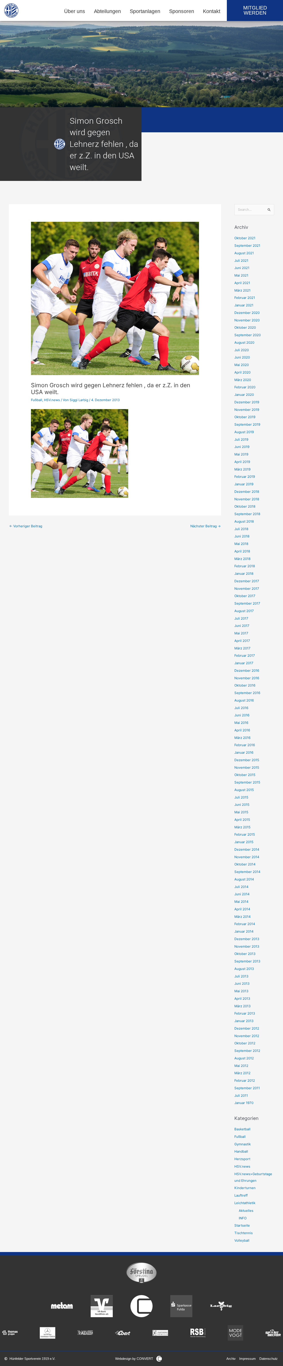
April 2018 (242, 551)
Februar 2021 (244, 298)
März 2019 (242, 469)
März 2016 (242, 738)
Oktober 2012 (244, 1043)
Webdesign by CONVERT (134, 1358)
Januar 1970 (243, 1103)
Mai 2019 (241, 454)
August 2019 (244, 432)
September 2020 (247, 335)
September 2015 (247, 782)
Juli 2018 (241, 529)
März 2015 (242, 827)
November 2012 (246, 1036)
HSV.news (52, 400)
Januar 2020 (244, 395)
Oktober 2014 (245, 864)
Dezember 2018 (246, 491)
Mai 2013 (241, 991)
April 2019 (242, 462)
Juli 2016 (241, 708)
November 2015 (246, 767)
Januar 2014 (244, 931)
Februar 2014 (244, 924)
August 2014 (244, 879)
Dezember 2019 (246, 402)
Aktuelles (246, 1211)
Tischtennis (243, 1233)
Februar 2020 (244, 387)
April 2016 (242, 730)
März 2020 (242, 380)
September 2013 (247, 961)
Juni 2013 (242, 983)
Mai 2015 (241, 812)
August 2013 (244, 969)
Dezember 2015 (246, 760)
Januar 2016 (243, 752)
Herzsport (242, 1159)
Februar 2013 (244, 1013)
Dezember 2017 (246, 581)
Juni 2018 (241, 536)
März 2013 (242, 1006)
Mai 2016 (241, 723)
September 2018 (247, 514)
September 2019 (247, 424)
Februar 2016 (244, 745)
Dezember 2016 (246, 670)
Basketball (242, 1129)
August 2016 (244, 700)
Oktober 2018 (244, 506)
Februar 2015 (244, 834)
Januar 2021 (243, 305)
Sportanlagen (145, 11)
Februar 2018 (244, 566)
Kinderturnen (245, 1188)
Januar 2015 (243, 842)
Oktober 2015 (244, 775)
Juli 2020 (241, 350)
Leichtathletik (244, 1203)
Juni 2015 (241, 805)
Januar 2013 (244, 1021)
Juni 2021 (241, 268)
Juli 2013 (241, 976)
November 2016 (246, 678)
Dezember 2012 (246, 1028)
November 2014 (246, 857)
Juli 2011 (241, 1095)
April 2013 (242, 998)
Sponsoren (181, 11)
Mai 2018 (241, 544)
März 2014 (242, 916)
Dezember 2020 (247, 313)
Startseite (242, 1225)
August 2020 (244, 342)
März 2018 (242, 559)
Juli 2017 (241, 618)
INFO (243, 1218)
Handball (241, 1151)
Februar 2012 (244, 1080)
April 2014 (242, 909)
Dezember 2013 (246, 939)
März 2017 (242, 648)
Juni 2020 (242, 357)
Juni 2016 (241, 715)
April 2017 (242, 641)
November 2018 (246, 499)
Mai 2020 (241, 365)
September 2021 (247, 245)
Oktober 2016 (244, 685)
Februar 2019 (244, 476)
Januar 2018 (243, 573)
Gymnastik (242, 1144)
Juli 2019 (241, 439)
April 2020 (242, 372)
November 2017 (246, 588)
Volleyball (241, 1240)
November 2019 (246, 410)
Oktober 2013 (245, 954)
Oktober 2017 (244, 596)
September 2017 (247, 603)
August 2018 (244, 521)
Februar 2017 (244, 655)
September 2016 (247, 693)
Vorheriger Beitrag (25, 526)
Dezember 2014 (246, 849)
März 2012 (242, 1073)
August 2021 (244, 253)
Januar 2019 (243, 484)
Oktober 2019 (244, 417)
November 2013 (246, 946)
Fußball (36, 400)
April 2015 (242, 820)
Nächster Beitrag (205, 526)
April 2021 (242, 283)
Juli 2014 (241, 887)
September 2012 (247, 1051)
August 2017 (244, 611)
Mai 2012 (241, 1066)
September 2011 (247, 1088)
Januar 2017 (243, 663)
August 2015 (244, 790)
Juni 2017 (241, 626)
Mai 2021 (241, 275)
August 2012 (244, 1058)
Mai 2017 (241, 633)
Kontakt (211, 11)
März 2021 (242, 290)
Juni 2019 (241, 447)
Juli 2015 (241, 797)
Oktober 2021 (244, 238)
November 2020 (247, 320)
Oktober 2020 (245, 327)
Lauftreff (241, 1195)
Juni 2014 (242, 894)
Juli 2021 (241, 260)
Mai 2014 (241, 901)
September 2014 (247, 872)
